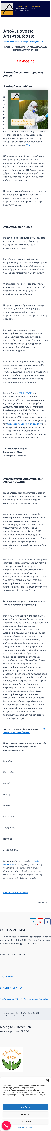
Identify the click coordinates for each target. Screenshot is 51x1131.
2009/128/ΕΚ (25, 393)
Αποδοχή (25, 1107)
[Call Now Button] (6, 1125)
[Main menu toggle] (47, 9)
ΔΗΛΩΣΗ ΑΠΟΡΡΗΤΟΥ (11, 987)
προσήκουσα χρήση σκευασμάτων (24, 424)
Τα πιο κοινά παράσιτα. (25, 731)
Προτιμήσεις (25, 1121)
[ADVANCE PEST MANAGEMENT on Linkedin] (33, 921)
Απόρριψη (25, 1114)
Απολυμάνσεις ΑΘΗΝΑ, (11, 999)
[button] (47, 1080)
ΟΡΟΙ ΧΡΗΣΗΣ (7, 976)
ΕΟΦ (28, 145)
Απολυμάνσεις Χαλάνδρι (36, 999)
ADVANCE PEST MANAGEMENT (28, 7)
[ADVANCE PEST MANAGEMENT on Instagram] (40, 921)
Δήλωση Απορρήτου (25, 1128)
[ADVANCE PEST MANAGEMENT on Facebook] (47, 921)
